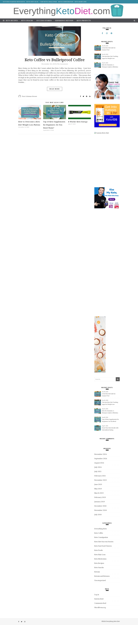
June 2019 (98, 484)
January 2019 (99, 502)
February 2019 (100, 497)
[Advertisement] (108, 262)
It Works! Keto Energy (77, 122)
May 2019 (98, 489)
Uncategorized (100, 580)
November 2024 (100, 454)
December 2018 (100, 506)
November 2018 (100, 510)
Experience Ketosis (64, 20)
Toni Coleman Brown (29, 96)
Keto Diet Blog (32, 2)
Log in (96, 594)
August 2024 (99, 463)
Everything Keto (100, 529)
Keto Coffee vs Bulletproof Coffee (55, 59)
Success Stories (44, 20)
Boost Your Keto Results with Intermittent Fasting (110, 429)
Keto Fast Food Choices (103, 546)
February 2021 (100, 476)
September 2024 (100, 458)
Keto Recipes (12, 20)
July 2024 (97, 467)
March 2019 (99, 493)
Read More (54, 89)
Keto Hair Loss (80, 2)
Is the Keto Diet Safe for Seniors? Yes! (108, 49)
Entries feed (98, 599)
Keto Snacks (27, 20)
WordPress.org (100, 607)
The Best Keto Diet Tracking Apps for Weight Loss (110, 57)
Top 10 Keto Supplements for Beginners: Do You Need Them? (54, 125)
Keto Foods (98, 550)
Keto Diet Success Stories (103, 542)
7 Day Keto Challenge (48, 2)
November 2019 (100, 480)
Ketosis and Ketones (102, 576)
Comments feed (100, 603)
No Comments (62, 64)
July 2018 (97, 514)
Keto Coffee (98, 533)
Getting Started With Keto (14, 2)
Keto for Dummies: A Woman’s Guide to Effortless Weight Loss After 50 (110, 66)
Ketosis (97, 572)
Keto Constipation (65, 2)
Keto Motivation (100, 559)
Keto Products (84, 20)
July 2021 (97, 471)
